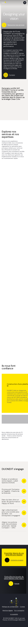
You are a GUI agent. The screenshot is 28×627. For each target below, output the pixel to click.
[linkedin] (12, 602)
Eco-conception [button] (19, 610)
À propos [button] (12, 75)
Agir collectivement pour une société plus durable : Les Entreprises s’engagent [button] (11, 513)
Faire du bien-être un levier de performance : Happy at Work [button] (11, 502)
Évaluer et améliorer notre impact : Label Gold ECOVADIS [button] (10, 481)
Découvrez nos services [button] (16, 25)
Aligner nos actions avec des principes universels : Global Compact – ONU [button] (9, 525)
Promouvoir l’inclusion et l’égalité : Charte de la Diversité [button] (10, 491)
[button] (24, 2)
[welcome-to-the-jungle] (16, 602)
